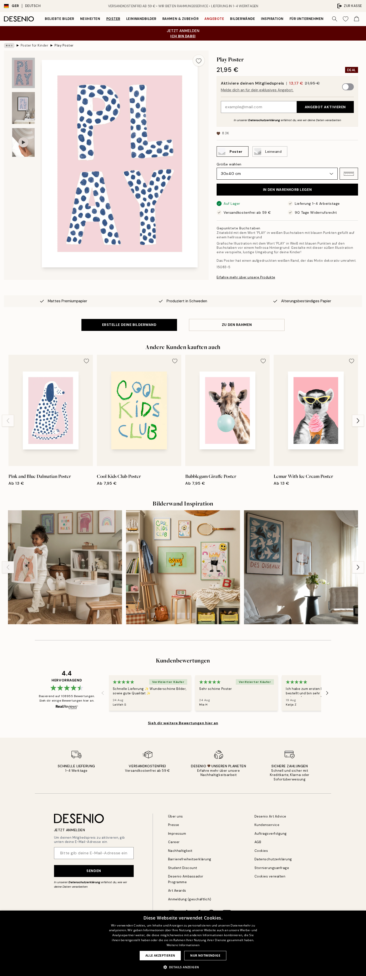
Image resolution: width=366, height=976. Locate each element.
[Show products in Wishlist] (345, 19)
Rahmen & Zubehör (180, 19)
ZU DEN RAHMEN (237, 324)
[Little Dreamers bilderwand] (183, 567)
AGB (257, 842)
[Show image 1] (23, 73)
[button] (349, 174)
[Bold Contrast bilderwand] (301, 567)
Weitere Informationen (183, 945)
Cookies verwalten (270, 876)
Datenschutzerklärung (264, 120)
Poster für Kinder (35, 45)
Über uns (175, 816)
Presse (173, 825)
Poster (113, 19)
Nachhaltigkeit (180, 851)
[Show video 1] (23, 142)
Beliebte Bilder (59, 19)
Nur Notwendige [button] (205, 955)
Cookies (261, 851)
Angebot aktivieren (325, 107)
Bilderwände (242, 19)
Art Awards (177, 890)
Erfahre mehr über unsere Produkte (246, 277)
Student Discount (182, 868)
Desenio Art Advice (270, 816)
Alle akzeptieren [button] (160, 955)
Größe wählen (229, 164)
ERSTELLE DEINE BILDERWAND (129, 324)
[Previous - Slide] (8, 421)
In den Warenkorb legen (287, 189)
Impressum (177, 833)
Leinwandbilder (141, 19)
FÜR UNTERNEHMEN (307, 19)
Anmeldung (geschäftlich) (189, 899)
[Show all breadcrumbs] (9, 45)
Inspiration (272, 19)
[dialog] (183, 943)
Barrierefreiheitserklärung (190, 859)
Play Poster (64, 45)
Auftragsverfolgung (270, 833)
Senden (93, 871)
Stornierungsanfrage (271, 868)
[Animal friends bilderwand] (65, 567)
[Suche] (334, 19)
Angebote (214, 19)
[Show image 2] (23, 108)
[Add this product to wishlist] (199, 60)
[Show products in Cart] (356, 19)
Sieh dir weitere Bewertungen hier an (183, 723)
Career (174, 842)
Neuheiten (90, 19)
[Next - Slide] (358, 421)
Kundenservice (267, 825)
